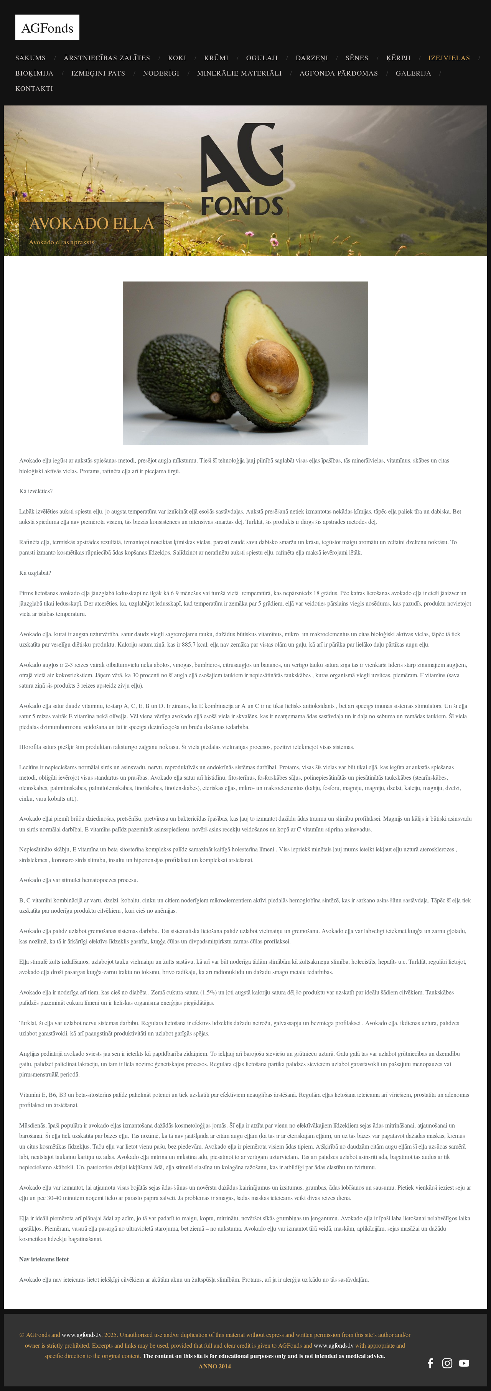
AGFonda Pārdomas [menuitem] (339, 72)
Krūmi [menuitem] (216, 57)
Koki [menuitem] (177, 57)
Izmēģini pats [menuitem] (98, 72)
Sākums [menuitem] (30, 57)
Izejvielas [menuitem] (449, 57)
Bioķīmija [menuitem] (34, 72)
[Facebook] (430, 1363)
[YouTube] (464, 1363)
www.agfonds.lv (81, 1334)
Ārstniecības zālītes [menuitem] (107, 57)
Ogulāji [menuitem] (262, 57)
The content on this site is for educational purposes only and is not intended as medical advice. (264, 1355)
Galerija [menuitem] (414, 72)
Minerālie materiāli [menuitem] (239, 72)
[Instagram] (447, 1363)
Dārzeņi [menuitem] (312, 57)
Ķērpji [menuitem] (398, 57)
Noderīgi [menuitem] (161, 72)
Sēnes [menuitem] (357, 57)
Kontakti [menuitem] (34, 88)
